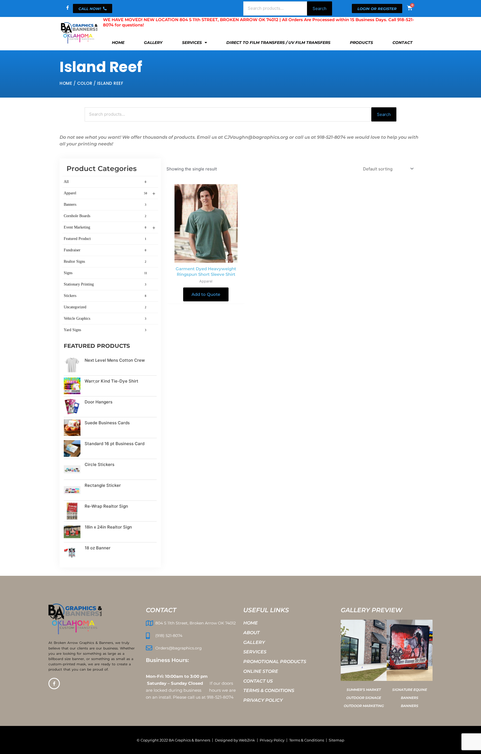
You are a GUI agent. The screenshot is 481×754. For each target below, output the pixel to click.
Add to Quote (206, 294)
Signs (105, 273)
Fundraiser (105, 250)
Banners (105, 204)
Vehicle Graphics (105, 318)
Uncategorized (105, 307)
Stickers (105, 296)
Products (361, 42)
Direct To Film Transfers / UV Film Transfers (278, 42)
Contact (402, 42)
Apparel (109, 193)
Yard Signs (105, 330)
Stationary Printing (105, 284)
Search (320, 8)
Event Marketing (109, 228)
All (105, 182)
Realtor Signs (105, 261)
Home (118, 42)
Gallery (153, 42)
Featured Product (105, 239)
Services (192, 42)
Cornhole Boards (105, 216)
